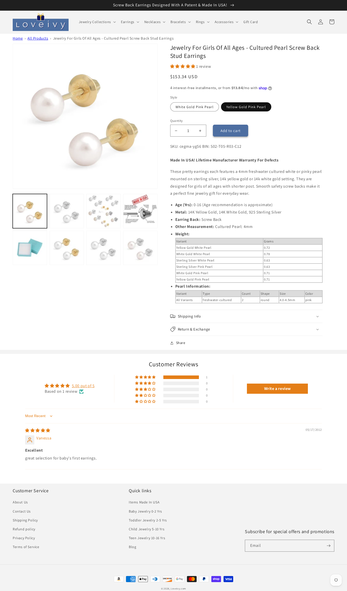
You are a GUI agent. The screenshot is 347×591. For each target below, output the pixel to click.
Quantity (176, 121)
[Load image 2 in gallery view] (67, 211)
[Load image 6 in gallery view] (67, 248)
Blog (132, 547)
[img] (37, 430)
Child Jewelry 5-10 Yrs (146, 529)
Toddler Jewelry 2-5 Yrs (148, 520)
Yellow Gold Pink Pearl (246, 107)
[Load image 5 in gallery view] (30, 248)
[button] (97, 22)
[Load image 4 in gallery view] (140, 211)
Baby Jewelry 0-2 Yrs (145, 511)
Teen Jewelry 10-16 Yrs (147, 538)
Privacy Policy (24, 538)
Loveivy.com (178, 588)
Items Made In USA (144, 502)
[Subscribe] (328, 546)
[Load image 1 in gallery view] (30, 211)
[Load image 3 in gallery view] (103, 211)
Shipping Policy (25, 520)
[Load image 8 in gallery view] (140, 248)
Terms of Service (26, 547)
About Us (20, 502)
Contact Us (22, 511)
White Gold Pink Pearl (195, 107)
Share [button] (180, 342)
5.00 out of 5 (83, 385)
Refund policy (24, 529)
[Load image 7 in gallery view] (103, 248)
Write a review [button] (277, 388)
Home (18, 38)
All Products (37, 38)
